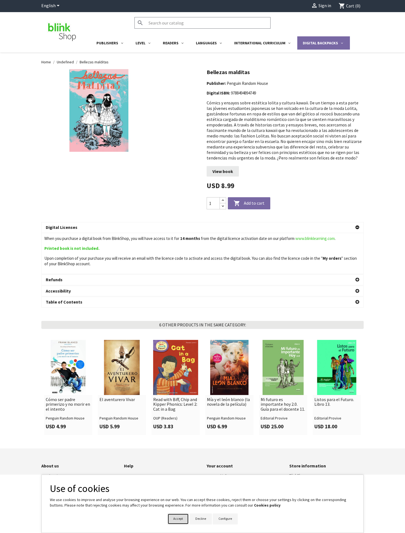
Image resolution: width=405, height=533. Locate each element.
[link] (68, 387)
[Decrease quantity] (223, 206)
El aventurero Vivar (117, 399)
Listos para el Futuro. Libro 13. (334, 402)
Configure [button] (225, 518)
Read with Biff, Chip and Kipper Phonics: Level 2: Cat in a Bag (175, 404)
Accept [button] (178, 518)
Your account (220, 466)
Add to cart (249, 203)
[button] (202, 227)
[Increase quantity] (223, 200)
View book (222, 171)
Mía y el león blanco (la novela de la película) (228, 402)
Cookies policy (267, 505)
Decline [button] (200, 518)
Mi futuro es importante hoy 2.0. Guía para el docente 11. (283, 404)
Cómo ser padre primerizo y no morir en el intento (68, 404)
